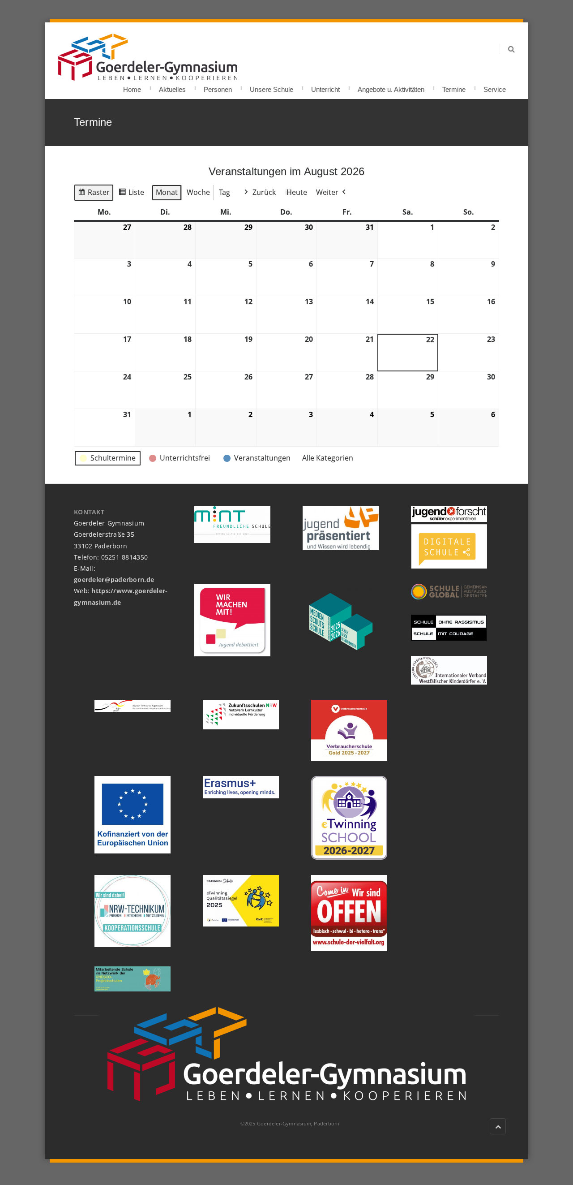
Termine (454, 87)
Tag (224, 192)
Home (132, 87)
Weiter (327, 192)
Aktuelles (172, 87)
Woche (198, 192)
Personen (218, 87)
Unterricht (325, 87)
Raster (93, 194)
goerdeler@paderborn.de (114, 579)
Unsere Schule (271, 87)
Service (494, 87)
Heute (296, 192)
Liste (131, 194)
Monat (167, 192)
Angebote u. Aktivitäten (391, 87)
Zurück (264, 192)
